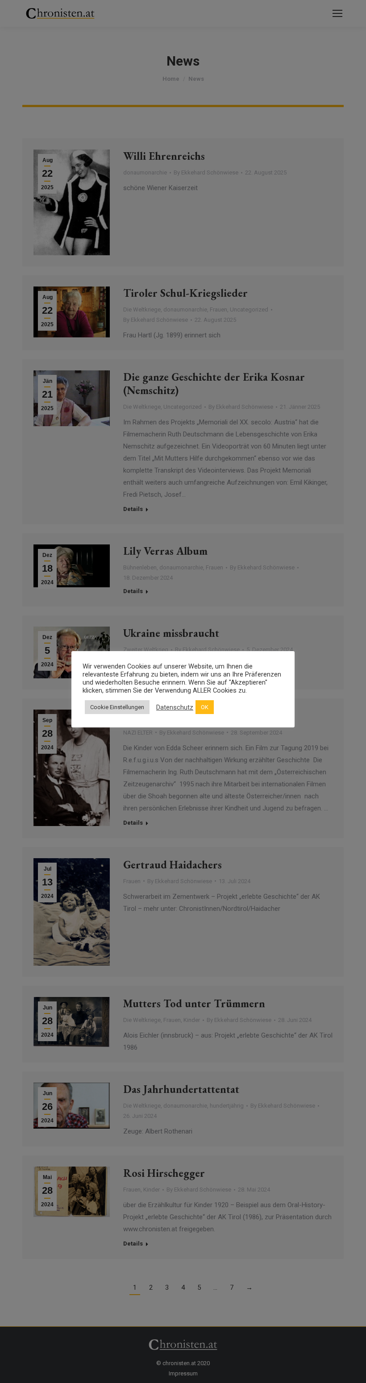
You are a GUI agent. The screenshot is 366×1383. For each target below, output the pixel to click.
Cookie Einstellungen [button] (117, 707)
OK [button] (204, 707)
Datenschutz (174, 707)
